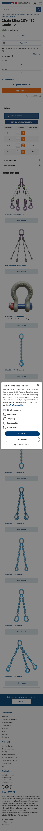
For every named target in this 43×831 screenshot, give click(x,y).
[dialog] (21, 415)
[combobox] (38, 385)
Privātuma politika (16, 405)
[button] (21, 444)
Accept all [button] (22, 434)
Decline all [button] (22, 439)
